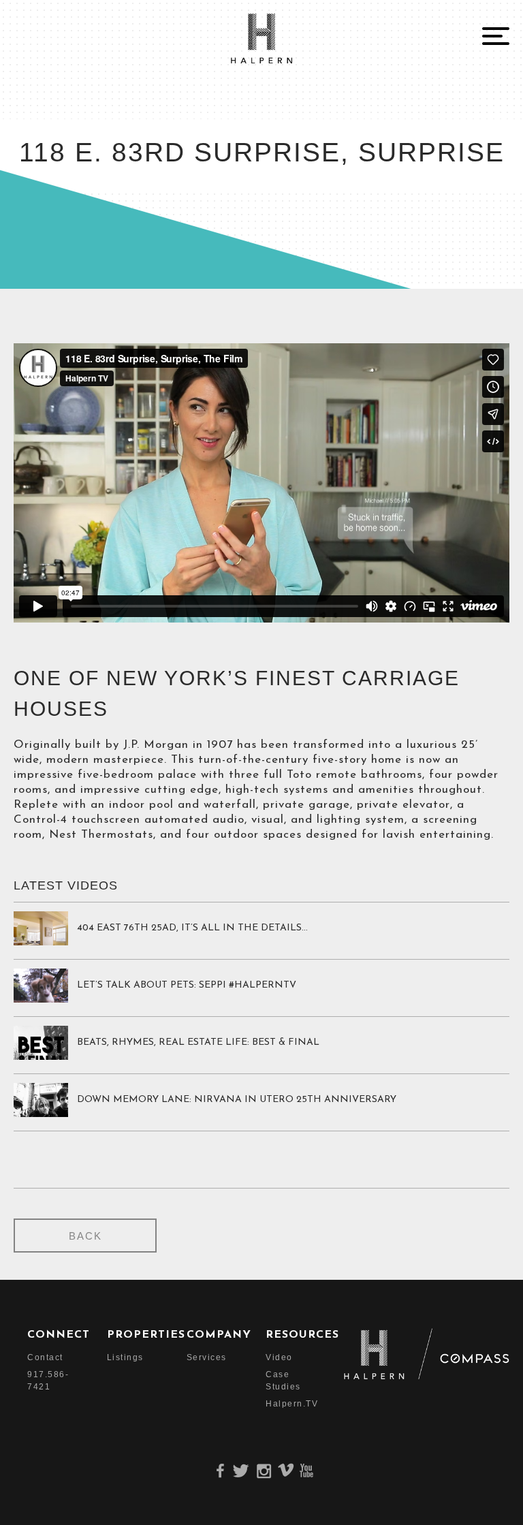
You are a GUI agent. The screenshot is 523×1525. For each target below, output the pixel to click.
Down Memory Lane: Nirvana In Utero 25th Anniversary (236, 1100)
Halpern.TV (278, 1404)
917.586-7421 (39, 1380)
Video (278, 1357)
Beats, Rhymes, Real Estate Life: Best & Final (198, 1042)
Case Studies (278, 1380)
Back (85, 1236)
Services (199, 1357)
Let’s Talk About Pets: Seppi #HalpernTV (186, 985)
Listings (119, 1357)
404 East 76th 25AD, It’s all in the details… (192, 928)
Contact (39, 1357)
